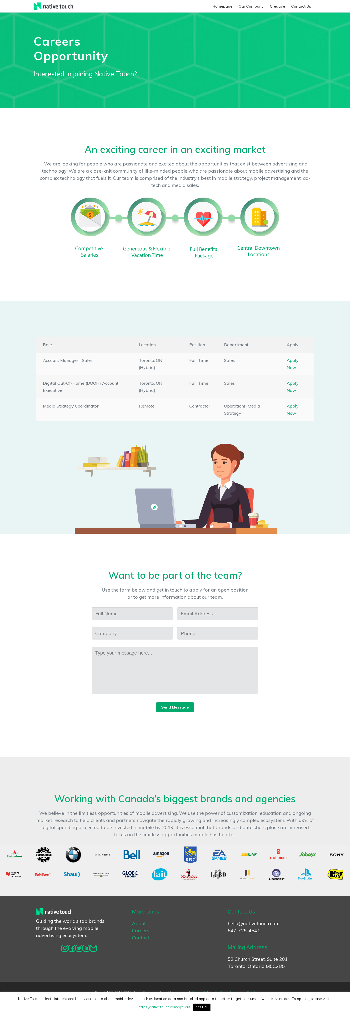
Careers (140, 930)
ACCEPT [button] (201, 1007)
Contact (140, 938)
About (139, 923)
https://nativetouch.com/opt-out (164, 1007)
